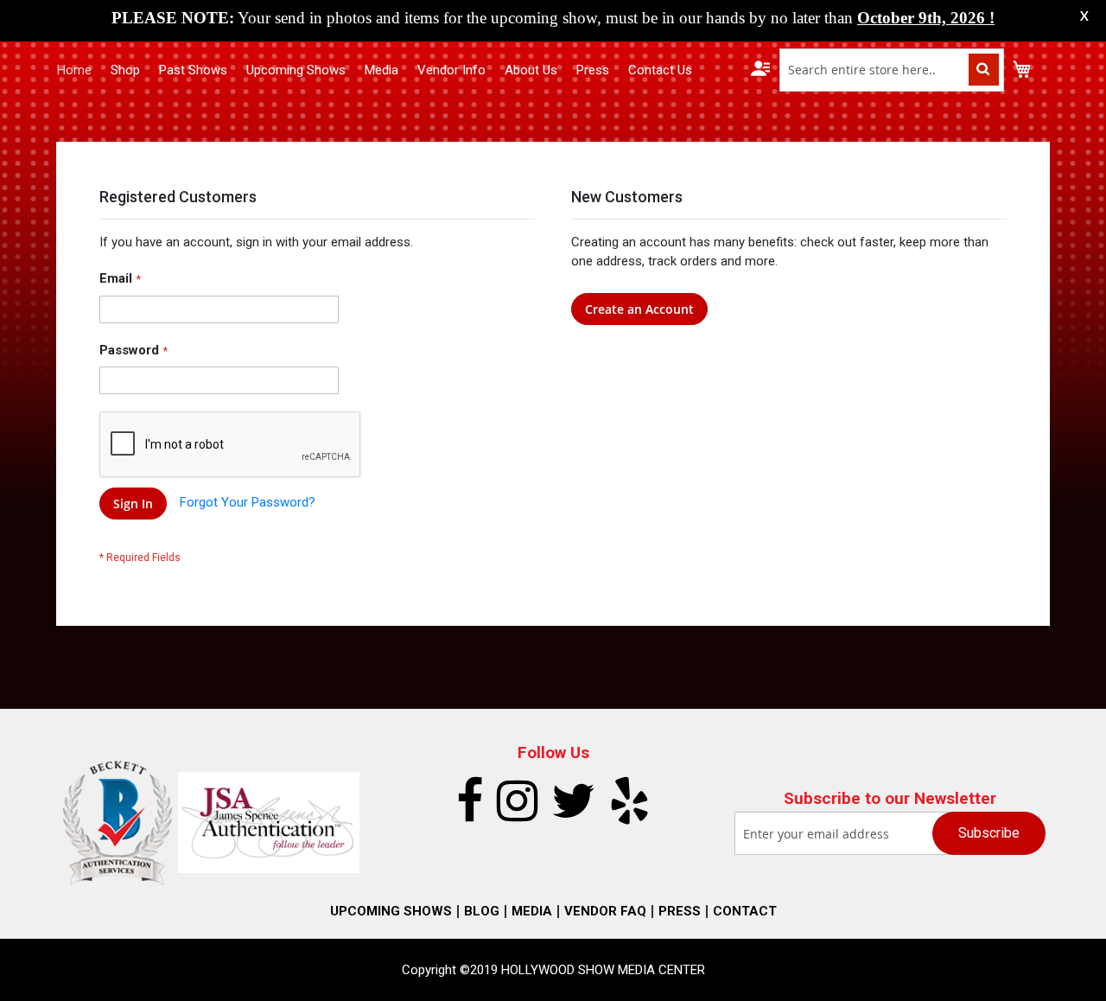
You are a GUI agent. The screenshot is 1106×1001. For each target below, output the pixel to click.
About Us (531, 70)
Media (381, 70)
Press (592, 70)
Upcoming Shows (296, 70)
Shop (125, 70)
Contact (745, 911)
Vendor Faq (605, 911)
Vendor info (451, 70)
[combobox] (891, 70)
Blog (481, 911)
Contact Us (660, 70)
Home (74, 70)
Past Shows (193, 70)
